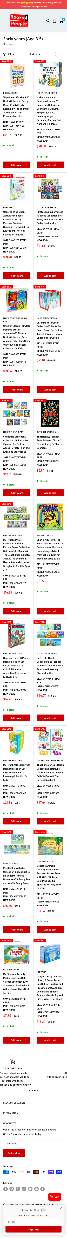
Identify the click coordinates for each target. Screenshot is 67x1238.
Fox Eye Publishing (13, 535)
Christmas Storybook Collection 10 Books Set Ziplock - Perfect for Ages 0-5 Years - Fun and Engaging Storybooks (16, 444)
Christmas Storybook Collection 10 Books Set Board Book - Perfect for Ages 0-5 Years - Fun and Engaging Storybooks (50, 330)
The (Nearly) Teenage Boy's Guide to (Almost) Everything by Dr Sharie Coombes (49, 442)
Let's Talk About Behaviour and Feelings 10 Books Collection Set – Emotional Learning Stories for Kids (50, 665)
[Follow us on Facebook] (5, 1189)
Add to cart (17, 164)
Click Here (33, 1082)
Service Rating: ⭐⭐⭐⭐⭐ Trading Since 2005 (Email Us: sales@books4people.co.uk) (34, 4)
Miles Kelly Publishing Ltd (15, 320)
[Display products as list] (62, 54)
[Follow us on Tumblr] (42, 1189)
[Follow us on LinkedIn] (36, 1189)
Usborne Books (45, 861)
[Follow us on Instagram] (18, 1189)
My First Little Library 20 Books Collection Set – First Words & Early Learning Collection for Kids (16, 772)
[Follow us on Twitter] (11, 1189)
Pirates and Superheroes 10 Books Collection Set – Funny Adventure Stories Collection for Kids (50, 217)
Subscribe (14, 1153)
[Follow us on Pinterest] (24, 1189)
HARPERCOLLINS (45, 535)
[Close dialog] (60, 1208)
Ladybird (41, 972)
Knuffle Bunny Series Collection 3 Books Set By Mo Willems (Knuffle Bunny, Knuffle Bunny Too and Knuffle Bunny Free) (16, 876)
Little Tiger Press (46, 207)
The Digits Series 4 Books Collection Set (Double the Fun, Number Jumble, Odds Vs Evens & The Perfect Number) (50, 772)
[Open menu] (5, 21)
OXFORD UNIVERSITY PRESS (50, 760)
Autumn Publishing (47, 432)
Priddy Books (10, 93)
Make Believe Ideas (47, 318)
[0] (61, 21)
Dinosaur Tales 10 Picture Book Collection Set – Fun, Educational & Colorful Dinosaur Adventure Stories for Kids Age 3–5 (16, 667)
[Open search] (48, 21)
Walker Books (10, 863)
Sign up (33, 1229)
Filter (11, 54)
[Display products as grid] (56, 54)
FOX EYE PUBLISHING (47, 93)
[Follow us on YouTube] (30, 1189)
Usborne (8, 207)
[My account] (54, 21)
